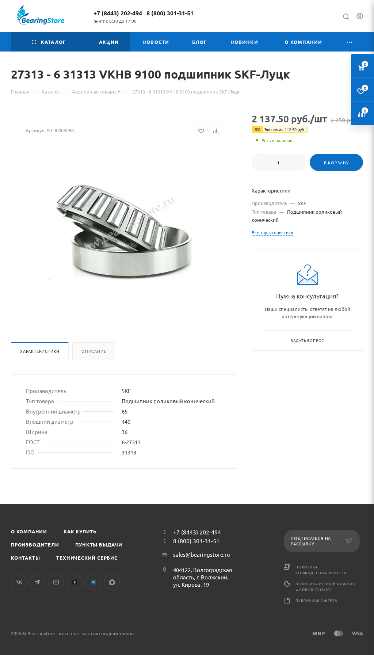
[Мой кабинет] (359, 17)
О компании (29, 531)
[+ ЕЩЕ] (349, 42)
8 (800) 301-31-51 (170, 13)
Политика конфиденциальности (320, 569)
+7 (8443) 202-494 (118, 13)
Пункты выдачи (98, 544)
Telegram (37, 582)
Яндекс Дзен (75, 582)
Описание (93, 351)
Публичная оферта (316, 600)
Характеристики (40, 351)
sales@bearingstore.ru (201, 554)
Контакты (25, 558)
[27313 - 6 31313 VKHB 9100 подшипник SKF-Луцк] (124, 228)
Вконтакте (19, 582)
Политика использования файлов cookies (325, 586)
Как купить (80, 531)
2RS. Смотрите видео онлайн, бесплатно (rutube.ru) (93, 582)
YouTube (56, 582)
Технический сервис (86, 558)
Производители (35, 544)
